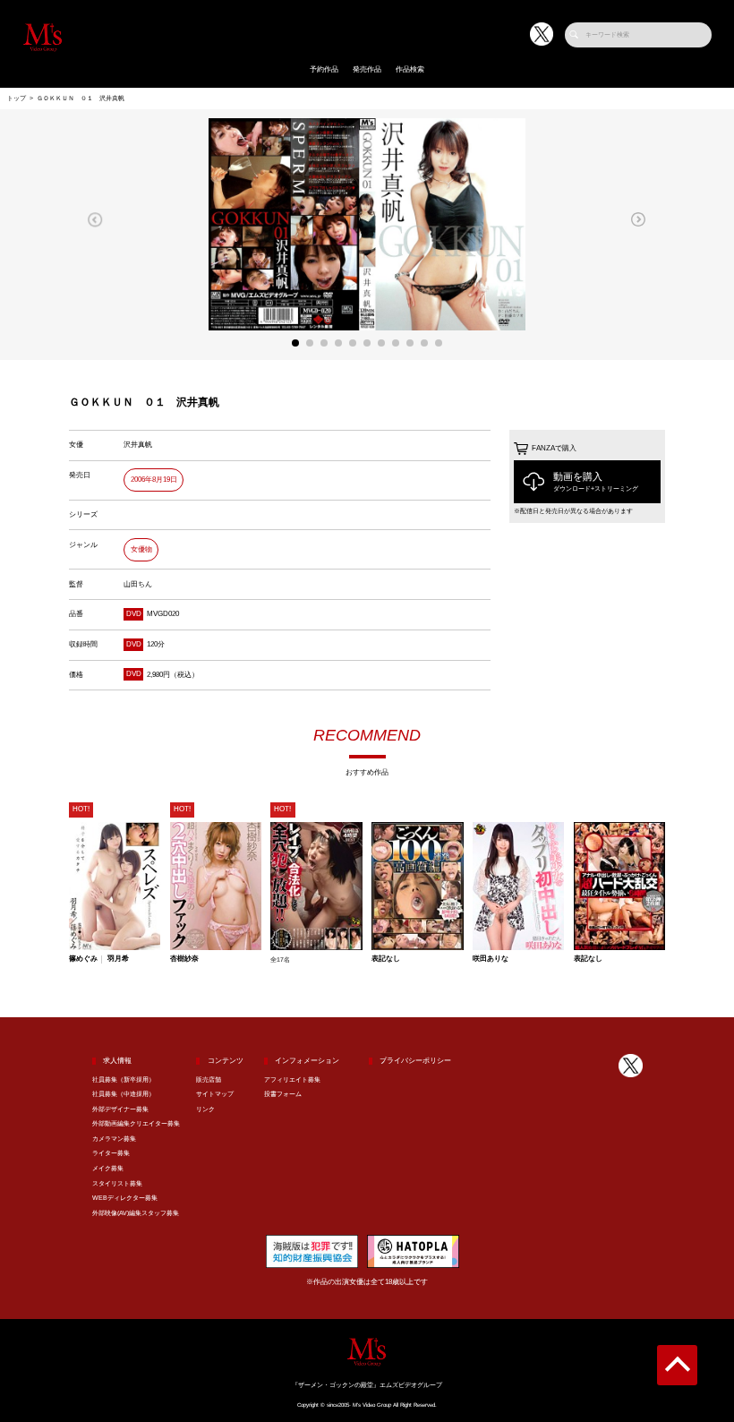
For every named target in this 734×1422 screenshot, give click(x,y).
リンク (205, 1109)
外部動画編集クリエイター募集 (136, 1123)
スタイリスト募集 (117, 1183)
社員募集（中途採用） (123, 1094)
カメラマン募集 (114, 1139)
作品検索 (410, 69)
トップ (16, 98)
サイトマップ (215, 1094)
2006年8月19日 (154, 479)
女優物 (141, 549)
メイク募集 (108, 1168)
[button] (95, 219)
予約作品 (324, 69)
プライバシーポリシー (415, 1061)
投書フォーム (283, 1094)
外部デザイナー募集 (120, 1109)
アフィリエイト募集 (292, 1080)
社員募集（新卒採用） (123, 1080)
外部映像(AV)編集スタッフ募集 (135, 1213)
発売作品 (367, 69)
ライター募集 (111, 1153)
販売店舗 (208, 1080)
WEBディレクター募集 (125, 1198)
